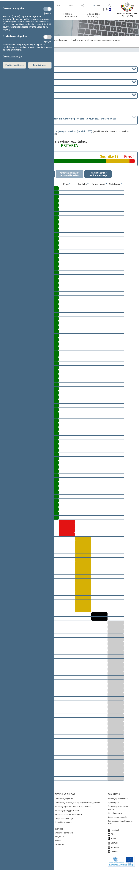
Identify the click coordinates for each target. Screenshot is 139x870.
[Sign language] (106, 9)
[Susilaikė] (88, 184)
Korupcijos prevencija (64, 818)
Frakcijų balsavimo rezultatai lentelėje (98, 174)
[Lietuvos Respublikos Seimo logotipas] (127, 9)
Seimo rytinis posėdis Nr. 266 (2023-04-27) (23, 95)
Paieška (58, 841)
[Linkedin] (109, 851)
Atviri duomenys (115, 813)
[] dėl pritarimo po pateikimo (59, 120)
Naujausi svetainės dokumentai (68, 814)
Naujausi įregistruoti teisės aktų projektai (73, 807)
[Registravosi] (106, 184)
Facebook (115, 830)
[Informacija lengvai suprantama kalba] (110, 9)
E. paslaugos (113, 803)
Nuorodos (59, 829)
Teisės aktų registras (64, 799)
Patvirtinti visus (39, 65)
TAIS (57, 5)
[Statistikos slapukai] (47, 37)
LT (94, 5)
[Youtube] (109, 843)
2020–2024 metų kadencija (16, 69)
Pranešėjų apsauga (63, 822)
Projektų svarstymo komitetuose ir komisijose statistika (95, 40)
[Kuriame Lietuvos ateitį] (121, 866)
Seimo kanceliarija (71, 15)
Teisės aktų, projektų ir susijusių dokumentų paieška (77, 803)
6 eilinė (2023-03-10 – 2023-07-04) (20, 82)
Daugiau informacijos (12, 56)
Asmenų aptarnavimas (118, 799)
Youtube (114, 843)
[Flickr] (109, 834)
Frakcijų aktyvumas (58, 40)
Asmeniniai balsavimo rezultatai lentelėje (70, 174)
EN (98, 5)
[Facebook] (109, 830)
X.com (113, 839)
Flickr (113, 834)
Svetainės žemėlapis (64, 833)
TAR (71, 5)
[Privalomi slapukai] (47, 9)
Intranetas (59, 845)
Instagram (115, 847)
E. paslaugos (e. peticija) (93, 15)
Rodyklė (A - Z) (61, 837)
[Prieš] (69, 184)
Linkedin (114, 851)
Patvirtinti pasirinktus (14, 65)
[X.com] (109, 839)
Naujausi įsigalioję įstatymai (67, 810)
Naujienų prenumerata (117, 817)
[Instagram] (109, 847)
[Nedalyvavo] (121, 184)
